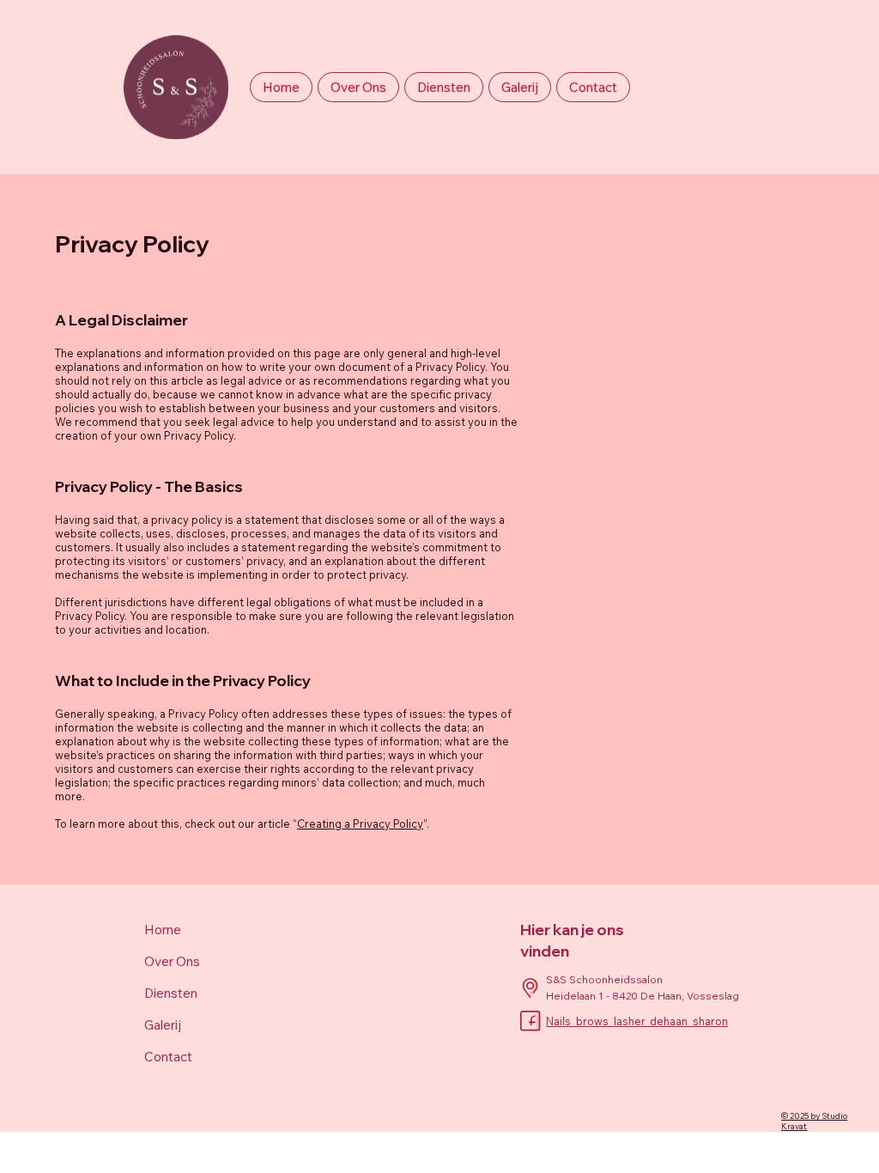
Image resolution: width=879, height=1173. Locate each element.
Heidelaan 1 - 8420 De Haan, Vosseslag (642, 995)
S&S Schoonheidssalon (605, 979)
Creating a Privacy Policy (360, 823)
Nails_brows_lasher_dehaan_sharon (637, 1021)
